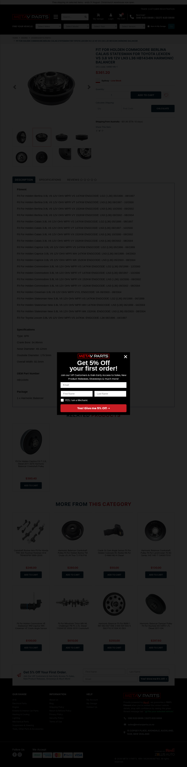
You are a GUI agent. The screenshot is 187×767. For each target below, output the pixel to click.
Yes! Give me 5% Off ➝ (93, 408)
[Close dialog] (126, 357)
